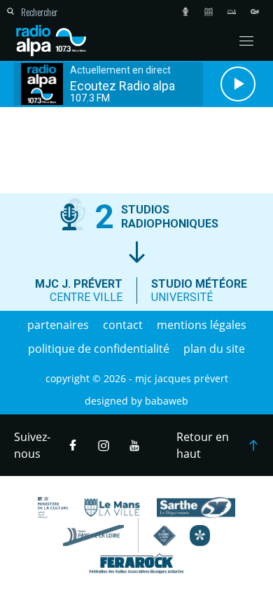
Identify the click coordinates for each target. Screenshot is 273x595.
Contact (123, 324)
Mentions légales (201, 324)
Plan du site (214, 348)
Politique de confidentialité (98, 348)
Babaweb (166, 400)
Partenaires (58, 324)
